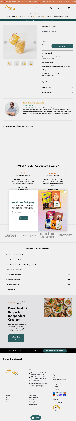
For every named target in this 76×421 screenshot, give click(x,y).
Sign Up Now (23, 218)
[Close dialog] (65, 191)
